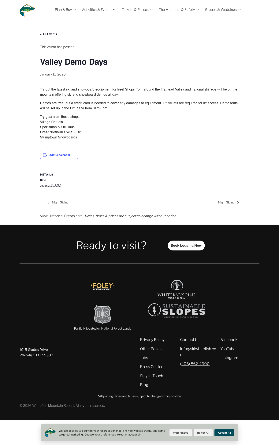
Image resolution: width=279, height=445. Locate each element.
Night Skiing (60, 202)
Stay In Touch (151, 375)
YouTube (227, 348)
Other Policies (152, 348)
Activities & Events (96, 10)
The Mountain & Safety (177, 10)
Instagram (229, 357)
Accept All (224, 432)
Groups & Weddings (221, 10)
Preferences (180, 432)
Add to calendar (59, 155)
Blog (144, 384)
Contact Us (189, 339)
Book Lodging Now (186, 245)
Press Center (151, 366)
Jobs (144, 357)
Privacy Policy (152, 339)
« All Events (48, 34)
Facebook (228, 339)
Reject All (203, 432)
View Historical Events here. (61, 216)
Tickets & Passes (135, 10)
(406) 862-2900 (195, 364)
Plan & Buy (63, 10)
